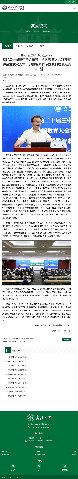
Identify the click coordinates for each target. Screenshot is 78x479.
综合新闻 (19, 46)
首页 (30, 31)
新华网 (4, 451)
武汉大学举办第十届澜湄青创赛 (16, 374)
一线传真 (41, 46)
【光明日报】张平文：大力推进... (16, 357)
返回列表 (66, 340)
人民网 (39, 451)
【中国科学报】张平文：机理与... (16, 365)
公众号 (13, 470)
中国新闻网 (5, 454)
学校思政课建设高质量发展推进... (16, 387)
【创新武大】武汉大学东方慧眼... (16, 370)
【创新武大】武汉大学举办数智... (16, 383)
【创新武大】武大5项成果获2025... (17, 396)
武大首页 (71, 2)
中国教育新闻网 (40, 454)
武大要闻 (44, 31)
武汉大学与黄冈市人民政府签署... (16, 361)
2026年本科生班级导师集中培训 (16, 391)
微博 (39, 470)
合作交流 (30, 46)
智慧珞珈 (65, 470)
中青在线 (73, 454)
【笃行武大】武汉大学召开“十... (16, 378)
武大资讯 (36, 31)
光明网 (73, 451)
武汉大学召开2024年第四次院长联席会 (20, 338)
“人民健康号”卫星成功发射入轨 (18, 341)
